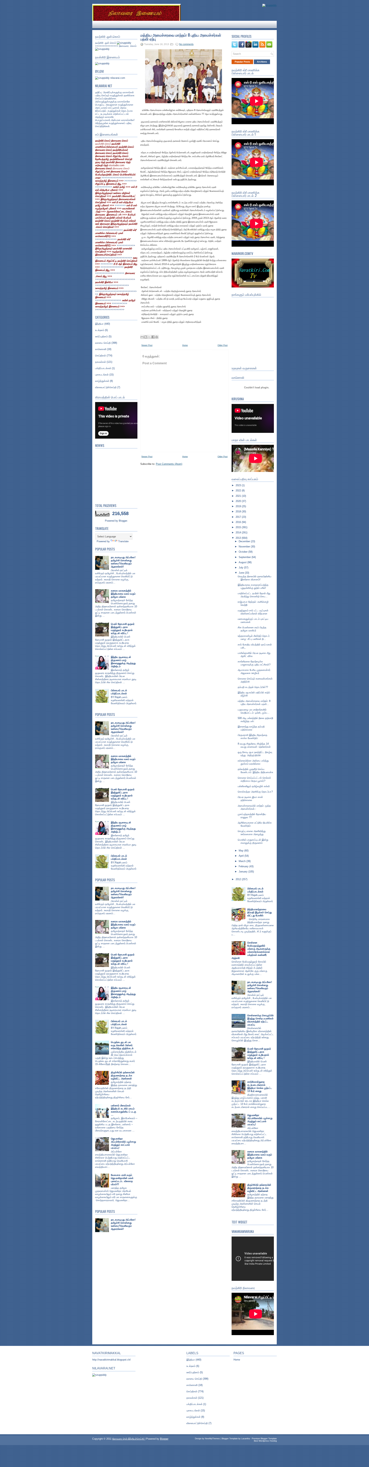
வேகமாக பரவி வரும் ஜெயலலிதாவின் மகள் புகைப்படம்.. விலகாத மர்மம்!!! (122, 1180)
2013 (239, 537)
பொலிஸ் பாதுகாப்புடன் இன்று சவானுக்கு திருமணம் (253, 841)
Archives (262, 61)
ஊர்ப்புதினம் (101, 336)
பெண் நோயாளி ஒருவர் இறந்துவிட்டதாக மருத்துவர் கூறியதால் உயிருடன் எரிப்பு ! (123, 628)
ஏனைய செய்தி (103, 342)
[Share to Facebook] (153, 337)
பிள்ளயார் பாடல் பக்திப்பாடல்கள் (119, 692)
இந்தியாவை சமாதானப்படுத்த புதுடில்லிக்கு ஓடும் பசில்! (253, 586)
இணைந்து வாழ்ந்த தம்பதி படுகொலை (251, 728)
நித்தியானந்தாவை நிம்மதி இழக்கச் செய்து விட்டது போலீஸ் (259, 912)
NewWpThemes (212, 1438)
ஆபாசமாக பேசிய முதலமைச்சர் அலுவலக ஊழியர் (254, 671)
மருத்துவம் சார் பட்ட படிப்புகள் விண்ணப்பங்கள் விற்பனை (253, 612)
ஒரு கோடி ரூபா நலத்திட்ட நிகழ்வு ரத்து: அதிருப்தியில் (255, 754)
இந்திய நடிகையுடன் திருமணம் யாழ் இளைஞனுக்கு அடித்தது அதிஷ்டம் (123, 662)
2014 (239, 532)
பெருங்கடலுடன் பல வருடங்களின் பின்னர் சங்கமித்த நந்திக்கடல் (122, 1045)
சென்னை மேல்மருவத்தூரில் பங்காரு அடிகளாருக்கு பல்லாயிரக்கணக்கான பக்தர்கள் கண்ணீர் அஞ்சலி (251, 950)
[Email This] (142, 337)
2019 (239, 506)
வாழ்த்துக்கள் (102, 381)
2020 (239, 501)
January (243, 871)
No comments (186, 44)
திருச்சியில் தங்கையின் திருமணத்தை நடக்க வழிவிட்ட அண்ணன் (123, 1075)
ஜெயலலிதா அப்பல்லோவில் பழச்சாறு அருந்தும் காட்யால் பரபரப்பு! (123, 1143)
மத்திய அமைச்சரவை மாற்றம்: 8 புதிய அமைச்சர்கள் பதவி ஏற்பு (180, 37)
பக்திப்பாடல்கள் (103, 368)
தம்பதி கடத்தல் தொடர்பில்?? (253, 687)
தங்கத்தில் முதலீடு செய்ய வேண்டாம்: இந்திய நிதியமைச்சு (255, 771)
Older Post (223, 345)
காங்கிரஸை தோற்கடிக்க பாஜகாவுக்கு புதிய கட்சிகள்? (254, 663)
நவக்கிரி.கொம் (103, 143)
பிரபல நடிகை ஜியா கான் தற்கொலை (250, 799)
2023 (239, 485)
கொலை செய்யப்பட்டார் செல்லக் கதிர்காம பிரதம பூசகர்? (254, 779)
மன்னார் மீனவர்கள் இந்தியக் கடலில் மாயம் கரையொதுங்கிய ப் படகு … (123, 1110)
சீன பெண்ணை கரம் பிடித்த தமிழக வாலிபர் (252, 629)
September (245, 557)
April (241, 855)
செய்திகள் (100, 355)
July (241, 567)
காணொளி (100, 349)
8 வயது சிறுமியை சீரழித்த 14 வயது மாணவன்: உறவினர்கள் (254, 745)
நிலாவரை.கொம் (121, 168)
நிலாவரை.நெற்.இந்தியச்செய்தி (128, 1438)
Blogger (123, 520)
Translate (123, 541)
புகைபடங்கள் (102, 374)
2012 (239, 879)
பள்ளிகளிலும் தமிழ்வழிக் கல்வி (254, 786)
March (242, 861)
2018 (239, 511)
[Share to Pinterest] (157, 337)
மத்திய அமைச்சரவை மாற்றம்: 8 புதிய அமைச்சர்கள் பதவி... (254, 702)
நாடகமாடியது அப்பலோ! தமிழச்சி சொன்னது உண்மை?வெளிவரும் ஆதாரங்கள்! (123, 562)
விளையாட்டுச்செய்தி (105, 387)
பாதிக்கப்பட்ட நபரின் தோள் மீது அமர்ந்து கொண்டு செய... (254, 595)
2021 (239, 495)
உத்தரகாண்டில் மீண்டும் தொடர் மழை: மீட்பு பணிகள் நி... (254, 637)
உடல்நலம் (99, 330)
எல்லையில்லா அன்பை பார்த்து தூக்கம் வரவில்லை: (253, 762)
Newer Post (146, 345)
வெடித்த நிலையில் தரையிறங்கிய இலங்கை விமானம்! (254, 578)
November (245, 546)
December (245, 541)
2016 (239, 522)
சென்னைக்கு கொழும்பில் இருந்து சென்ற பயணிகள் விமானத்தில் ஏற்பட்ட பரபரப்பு (260, 1020)
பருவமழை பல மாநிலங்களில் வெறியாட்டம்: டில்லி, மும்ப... (253, 711)
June (242, 572)
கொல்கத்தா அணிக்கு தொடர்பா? (255, 791)
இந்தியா (99, 323)
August (243, 562)
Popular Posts (242, 61)
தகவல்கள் (100, 361)
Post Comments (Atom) (169, 463)
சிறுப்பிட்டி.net (103, 171)
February (244, 866)
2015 (239, 527)
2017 (239, 516)
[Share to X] (149, 337)
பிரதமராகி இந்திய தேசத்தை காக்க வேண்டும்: (252, 737)
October (243, 551)
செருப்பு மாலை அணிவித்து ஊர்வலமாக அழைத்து (252, 833)
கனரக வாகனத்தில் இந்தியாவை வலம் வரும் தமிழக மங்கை (123, 593)
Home (185, 345)
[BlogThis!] (146, 337)
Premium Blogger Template (264, 1438)
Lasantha (245, 1438)
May (241, 850)
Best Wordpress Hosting (265, 1441)
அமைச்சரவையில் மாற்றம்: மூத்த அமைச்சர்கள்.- (254, 807)
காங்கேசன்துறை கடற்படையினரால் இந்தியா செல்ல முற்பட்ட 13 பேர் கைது (259, 1086)
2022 (239, 490)
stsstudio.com (116, 165)
